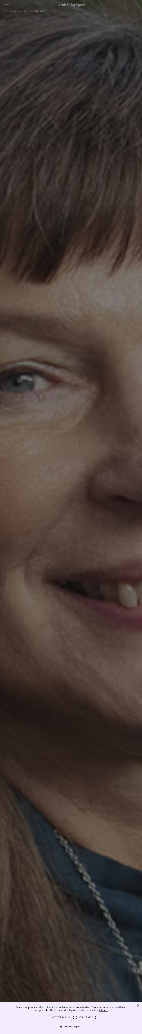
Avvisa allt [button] (86, 1017)
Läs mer (112, 1010)
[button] (71, 1026)
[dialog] (71, 517)
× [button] (138, 1005)
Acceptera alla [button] (61, 1017)
